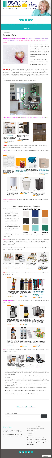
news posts (27, 28)
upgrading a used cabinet (36, 117)
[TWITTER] (26, 452)
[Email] (20, 19)
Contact (44, 25)
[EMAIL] (20, 452)
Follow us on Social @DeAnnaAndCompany (26, 407)
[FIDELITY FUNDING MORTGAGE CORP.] (31, 452)
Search (44, 416)
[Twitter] (26, 19)
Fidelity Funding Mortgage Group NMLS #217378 (13, 431)
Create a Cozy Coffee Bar (9, 35)
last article (38, 44)
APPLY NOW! (36, 25)
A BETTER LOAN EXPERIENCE (13, 25)
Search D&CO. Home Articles (11, 413)
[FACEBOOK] (23, 452)
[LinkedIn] (28, 19)
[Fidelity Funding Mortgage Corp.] (31, 19)
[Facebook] (23, 19)
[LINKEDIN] (28, 452)
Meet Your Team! (26, 25)
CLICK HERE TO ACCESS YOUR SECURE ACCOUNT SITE (36, 428)
